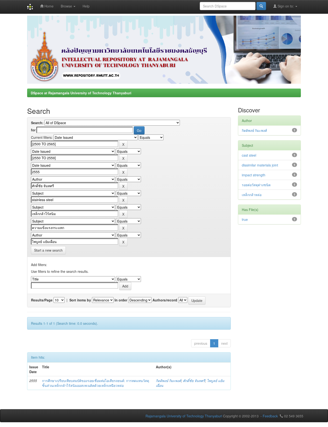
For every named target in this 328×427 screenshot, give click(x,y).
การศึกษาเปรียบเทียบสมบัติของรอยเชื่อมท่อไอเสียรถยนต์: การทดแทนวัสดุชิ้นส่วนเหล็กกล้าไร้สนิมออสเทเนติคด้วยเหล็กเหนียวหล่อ (95, 383)
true (245, 219)
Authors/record (164, 300)
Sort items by (80, 300)
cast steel (249, 155)
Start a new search (48, 250)
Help (86, 6)
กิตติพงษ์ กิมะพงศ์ (168, 380)
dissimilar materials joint (260, 165)
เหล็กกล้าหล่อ (251, 194)
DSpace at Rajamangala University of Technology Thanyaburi (81, 92)
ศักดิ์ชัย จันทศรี (194, 380)
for (33, 129)
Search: (37, 122)
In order (121, 300)
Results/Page (42, 300)
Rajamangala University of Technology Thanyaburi (184, 416)
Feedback (270, 416)
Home (48, 6)
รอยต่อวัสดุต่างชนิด (256, 184)
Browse (67, 6)
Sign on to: (286, 6)
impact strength (253, 174)
